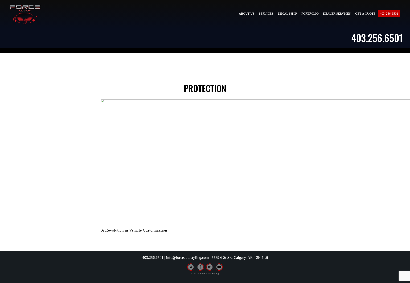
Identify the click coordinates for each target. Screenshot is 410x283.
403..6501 (152, 257)
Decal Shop (287, 13)
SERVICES (266, 13)
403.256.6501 (377, 37)
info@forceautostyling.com (187, 257)
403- (389, 13)
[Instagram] (210, 267)
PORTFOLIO (310, 13)
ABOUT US (246, 13)
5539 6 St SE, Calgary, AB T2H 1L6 (240, 257)
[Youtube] (219, 267)
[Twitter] (191, 267)
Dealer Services (337, 13)
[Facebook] (200, 267)
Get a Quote (365, 13)
